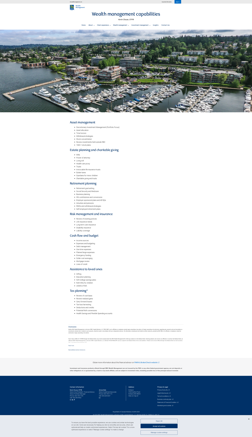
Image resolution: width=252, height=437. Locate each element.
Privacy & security (162, 390)
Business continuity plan (164, 399)
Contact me (165, 25)
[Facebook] (74, 400)
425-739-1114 (108, 394)
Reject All (159, 421)
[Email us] (71, 400)
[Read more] (71, 345)
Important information (167, 1)
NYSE (143, 415)
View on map (132, 396)
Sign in (177, 1)
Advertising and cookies (164, 405)
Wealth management (120, 25)
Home (84, 25)
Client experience (103, 25)
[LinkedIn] (73, 400)
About (90, 25)
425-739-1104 (79, 396)
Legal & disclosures (163, 393)
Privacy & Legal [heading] (162, 387)
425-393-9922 (77, 398)
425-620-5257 (106, 396)
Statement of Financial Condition (167, 402)
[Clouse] (126, 71)
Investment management (140, 25)
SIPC (156, 415)
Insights (155, 25)
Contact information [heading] (77, 387)
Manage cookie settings (159, 432)
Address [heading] (131, 387)
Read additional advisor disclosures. (77, 350)
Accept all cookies (159, 426)
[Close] (249, 419)
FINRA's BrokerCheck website (146, 362)
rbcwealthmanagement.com (76, 1)
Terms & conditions (163, 396)
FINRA (150, 415)
